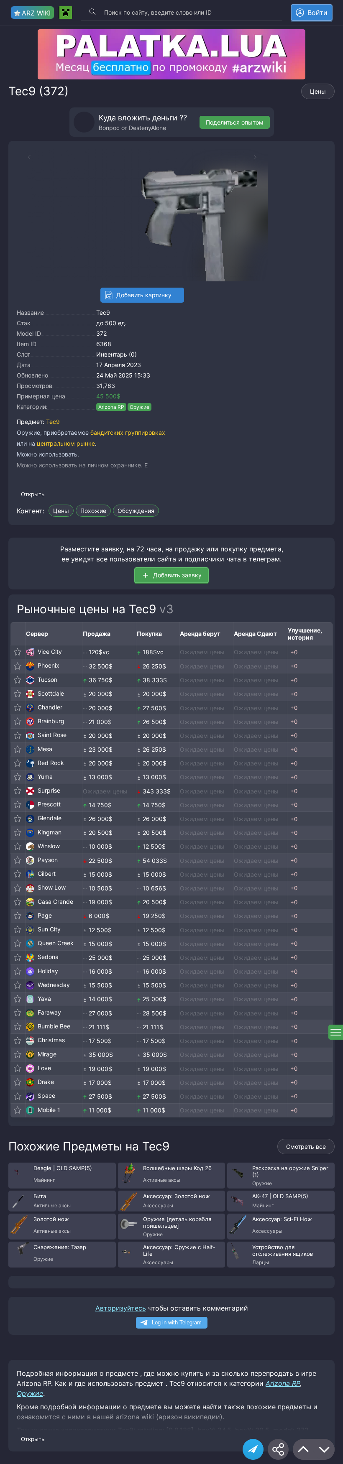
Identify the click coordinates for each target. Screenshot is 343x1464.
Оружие (139, 407)
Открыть (32, 494)
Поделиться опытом (235, 122)
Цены (318, 91)
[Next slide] (259, 157)
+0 (293, 652)
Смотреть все (306, 1146)
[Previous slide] (25, 157)
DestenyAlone (147, 127)
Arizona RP (111, 407)
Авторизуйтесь (120, 1308)
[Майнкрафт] (65, 12)
